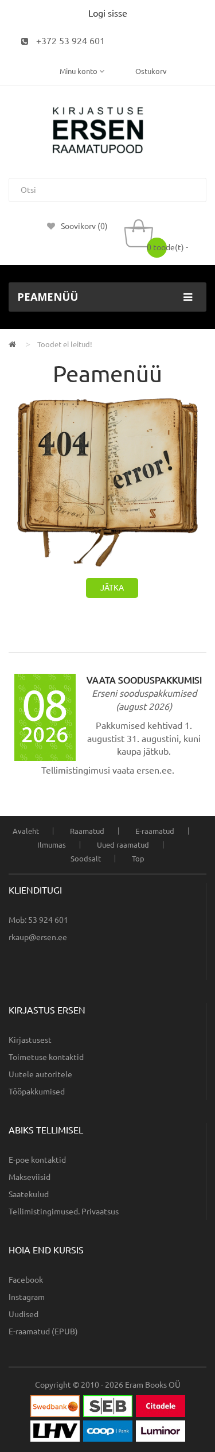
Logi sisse (107, 13)
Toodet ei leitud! (64, 344)
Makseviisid (29, 1177)
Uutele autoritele (40, 1074)
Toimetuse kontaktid (46, 1057)
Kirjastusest (30, 1040)
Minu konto (79, 71)
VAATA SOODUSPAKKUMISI (144, 680)
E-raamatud (154, 831)
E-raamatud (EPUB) (43, 1331)
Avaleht (26, 831)
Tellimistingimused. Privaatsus (64, 1211)
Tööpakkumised (37, 1091)
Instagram (27, 1297)
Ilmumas (51, 845)
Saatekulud (29, 1194)
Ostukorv (151, 71)
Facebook (26, 1279)
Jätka (112, 587)
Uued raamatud (123, 845)
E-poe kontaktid (37, 1159)
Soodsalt (86, 859)
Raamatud (87, 831)
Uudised (23, 1314)
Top (138, 859)
